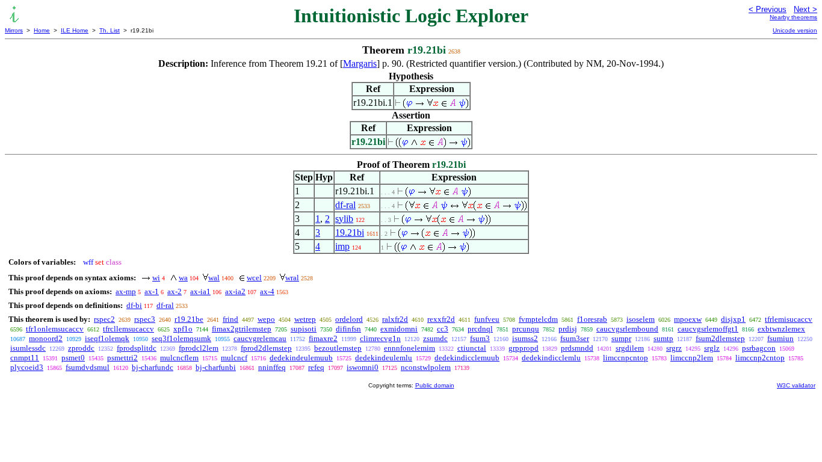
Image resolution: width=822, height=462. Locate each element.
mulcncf (234, 357)
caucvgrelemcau (259, 338)
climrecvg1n (380, 338)
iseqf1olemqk (107, 338)
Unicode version (795, 30)
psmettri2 (122, 357)
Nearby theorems (793, 17)
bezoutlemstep (338, 348)
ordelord (349, 319)
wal (214, 277)
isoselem (640, 319)
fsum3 (480, 338)
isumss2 (525, 338)
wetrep (305, 319)
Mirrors (14, 30)
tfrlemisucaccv (788, 319)
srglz (712, 348)
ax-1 (151, 291)
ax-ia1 (200, 291)
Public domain (434, 385)
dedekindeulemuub (301, 357)
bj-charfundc (152, 367)
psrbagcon (759, 348)
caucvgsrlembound (627, 328)
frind (230, 319)
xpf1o (183, 328)
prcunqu (525, 328)
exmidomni (399, 328)
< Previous (767, 9)
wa (183, 277)
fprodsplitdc (136, 348)
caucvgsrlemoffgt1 (708, 328)
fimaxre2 (323, 338)
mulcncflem (179, 357)
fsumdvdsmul (88, 367)
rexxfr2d (441, 319)
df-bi (134, 305)
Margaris (360, 63)
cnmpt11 (24, 357)
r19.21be (189, 319)
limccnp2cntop (760, 357)
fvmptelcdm (538, 319)
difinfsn (348, 328)
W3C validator (796, 385)
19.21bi (349, 232)
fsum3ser (574, 338)
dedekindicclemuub (466, 357)
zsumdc (435, 338)
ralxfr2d (395, 319)
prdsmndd (577, 348)
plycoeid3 (26, 367)
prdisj (567, 328)
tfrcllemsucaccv (128, 328)
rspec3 (144, 319)
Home (42, 30)
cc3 (442, 328)
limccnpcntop (625, 357)
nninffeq (272, 367)
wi (156, 277)
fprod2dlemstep (266, 348)
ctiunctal (471, 348)
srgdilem (630, 348)
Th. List (109, 30)
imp (342, 246)
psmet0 (73, 357)
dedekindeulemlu (383, 357)
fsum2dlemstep (720, 338)
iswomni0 (363, 367)
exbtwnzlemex (781, 328)
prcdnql (480, 328)
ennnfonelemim (409, 348)
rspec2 (104, 319)
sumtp (663, 338)
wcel (254, 277)
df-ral (345, 205)
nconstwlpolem (426, 367)
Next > (805, 9)
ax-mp (126, 291)
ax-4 (267, 291)
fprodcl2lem (198, 348)
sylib (344, 219)
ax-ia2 (235, 291)
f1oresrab (592, 319)
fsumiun (780, 338)
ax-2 (174, 291)
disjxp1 (733, 319)
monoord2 (46, 338)
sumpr (621, 338)
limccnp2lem (691, 357)
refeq (316, 367)
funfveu (486, 319)
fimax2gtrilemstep (241, 328)
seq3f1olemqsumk (181, 338)
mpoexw (688, 319)
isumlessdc (28, 348)
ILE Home (74, 30)
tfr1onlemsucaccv (55, 328)
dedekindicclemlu (551, 357)
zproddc (81, 348)
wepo (266, 319)
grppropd (523, 348)
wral (292, 277)
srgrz (674, 348)
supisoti (304, 328)
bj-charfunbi (216, 367)
